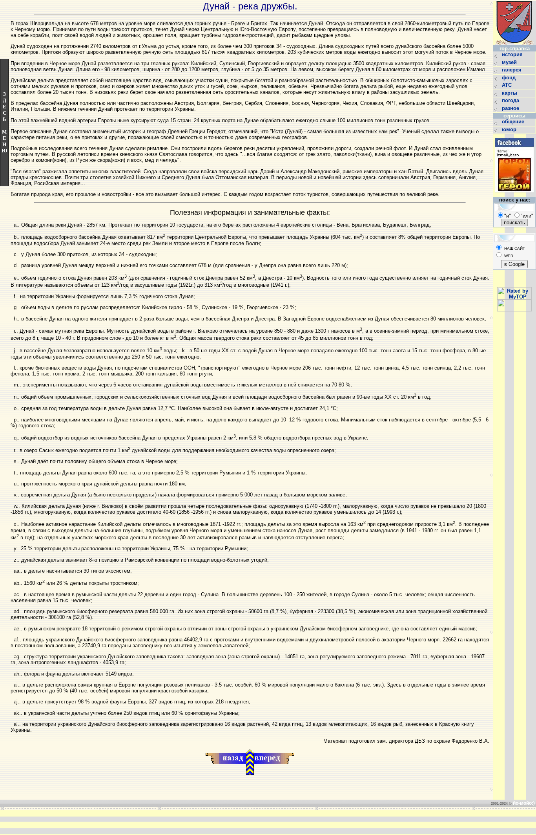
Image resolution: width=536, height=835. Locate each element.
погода (511, 100)
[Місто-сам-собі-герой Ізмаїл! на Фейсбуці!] (514, 195)
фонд (509, 78)
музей (510, 62)
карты (510, 93)
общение (514, 122)
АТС (507, 85)
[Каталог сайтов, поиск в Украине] (514, 310)
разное (511, 108)
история (513, 54)
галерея (512, 70)
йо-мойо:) (524, 803)
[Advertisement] (148, 822)
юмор (510, 129)
